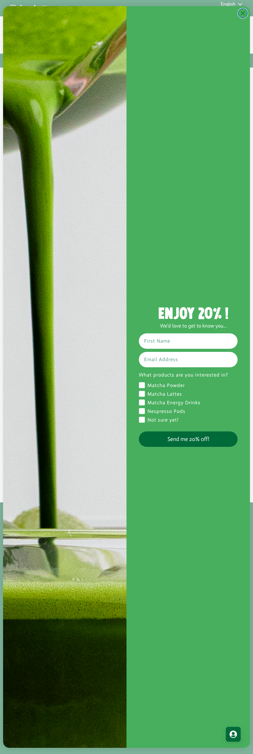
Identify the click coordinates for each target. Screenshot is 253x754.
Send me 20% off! (188, 439)
